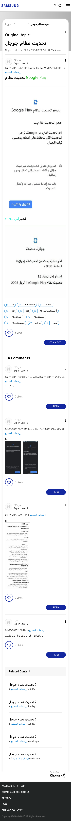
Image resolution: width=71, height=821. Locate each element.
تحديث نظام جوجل (21, 685)
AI (13, 304)
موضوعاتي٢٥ (18, 323)
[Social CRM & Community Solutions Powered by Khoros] (57, 774)
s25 (27, 310)
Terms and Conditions (16, 792)
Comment (55, 342)
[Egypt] (9, 5)
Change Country (12, 810)
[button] (60, 60)
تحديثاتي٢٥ (39, 317)
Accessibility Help (13, 786)
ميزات (38, 323)
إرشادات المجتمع (13, 72)
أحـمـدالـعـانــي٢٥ (48, 310)
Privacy (6, 798)
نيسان (54, 323)
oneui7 (49, 304)
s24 (13, 310)
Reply (56, 406)
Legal (5, 804)
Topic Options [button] (60, 32)
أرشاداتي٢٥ (17, 317)
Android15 (29, 304)
